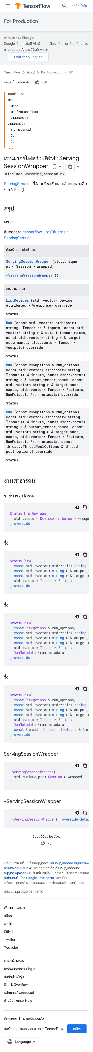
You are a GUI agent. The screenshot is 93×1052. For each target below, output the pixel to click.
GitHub (9, 932)
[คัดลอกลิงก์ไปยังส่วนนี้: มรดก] (20, 222)
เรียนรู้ (31, 72)
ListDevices (17, 300)
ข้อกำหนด (10, 1018)
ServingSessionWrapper (28, 261)
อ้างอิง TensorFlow (18, 1000)
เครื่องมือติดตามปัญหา (19, 969)
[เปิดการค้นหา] (64, 6)
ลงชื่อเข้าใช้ (79, 6)
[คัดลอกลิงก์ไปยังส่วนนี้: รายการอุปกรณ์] (40, 496)
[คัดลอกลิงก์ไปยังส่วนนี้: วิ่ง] (13, 543)
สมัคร (77, 1029)
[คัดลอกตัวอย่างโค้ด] (85, 507)
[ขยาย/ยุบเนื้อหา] (23, 94)
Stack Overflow (16, 985)
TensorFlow (12, 72)
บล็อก (8, 916)
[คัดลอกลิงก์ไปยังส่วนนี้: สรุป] (19, 209)
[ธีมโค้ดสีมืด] (77, 507)
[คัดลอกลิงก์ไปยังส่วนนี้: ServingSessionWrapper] (63, 754)
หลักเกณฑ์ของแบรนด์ (19, 993)
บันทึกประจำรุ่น (14, 977)
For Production (21, 21)
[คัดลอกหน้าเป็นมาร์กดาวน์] (70, 166)
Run (9, 322)
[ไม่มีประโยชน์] (44, 82)
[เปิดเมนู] (8, 6)
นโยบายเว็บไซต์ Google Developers (30, 878)
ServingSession (17, 183)
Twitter (9, 940)
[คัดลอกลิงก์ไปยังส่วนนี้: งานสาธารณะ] (42, 481)
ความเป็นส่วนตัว (33, 1018)
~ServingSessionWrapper (29, 275)
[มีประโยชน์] (37, 82)
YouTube (11, 947)
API (71, 72)
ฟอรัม (8, 924)
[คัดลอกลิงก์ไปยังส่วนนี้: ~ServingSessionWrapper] (66, 802)
